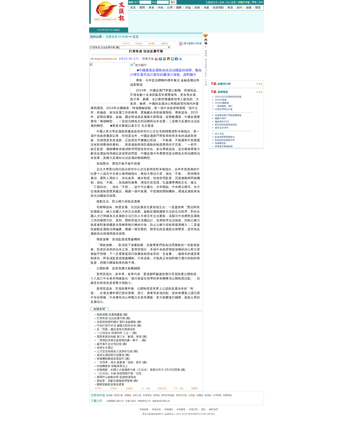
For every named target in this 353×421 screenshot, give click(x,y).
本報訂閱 (193, 409)
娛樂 (249, 7)
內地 (160, 7)
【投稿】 (138, 43)
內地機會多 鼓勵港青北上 (112, 366)
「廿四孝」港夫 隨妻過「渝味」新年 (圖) (122, 362)
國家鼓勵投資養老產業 (110, 384)
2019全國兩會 (221, 103)
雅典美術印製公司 (161, 401)
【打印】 (126, 43)
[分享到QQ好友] (168, 58)
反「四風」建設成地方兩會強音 (116, 329)
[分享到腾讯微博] (160, 58)
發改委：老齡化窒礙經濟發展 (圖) (117, 380)
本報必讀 (156, 409)
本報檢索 (144, 409)
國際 (179, 7)
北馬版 (191, 395)
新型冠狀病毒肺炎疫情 (225, 124)
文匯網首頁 (211, 2)
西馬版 (156, 395)
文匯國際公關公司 (115, 401)
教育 (230, 7)
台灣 (169, 7)
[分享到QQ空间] (164, 58)
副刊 (239, 7)
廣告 (203, 409)
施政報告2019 (221, 121)
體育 (258, 7)
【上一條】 (145, 388)
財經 (197, 7)
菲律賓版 (147, 395)
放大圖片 (141, 65)
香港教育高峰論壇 (223, 146)
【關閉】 (164, 43)
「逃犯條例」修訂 (223, 106)
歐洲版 (208, 395)
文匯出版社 (130, 401)
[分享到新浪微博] (156, 58)
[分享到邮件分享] (172, 58)
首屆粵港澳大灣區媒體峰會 (227, 115)
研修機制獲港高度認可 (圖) (113, 358)
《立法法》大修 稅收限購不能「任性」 (120, 373)
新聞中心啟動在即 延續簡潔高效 (116, 377)
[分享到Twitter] (180, 58)
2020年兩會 (220, 100)
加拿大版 (137, 395)
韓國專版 (227, 395)
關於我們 (213, 409)
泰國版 (127, 395)
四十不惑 (219, 134)
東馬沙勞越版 (167, 395)
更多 (260, 84)
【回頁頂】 (162, 388)
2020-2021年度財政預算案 (227, 96)
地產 (206, 7)
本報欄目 (168, 409)
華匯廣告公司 (144, 401)
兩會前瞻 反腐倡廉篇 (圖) (112, 314)
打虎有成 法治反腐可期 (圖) (113, 318)
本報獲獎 (180, 409)
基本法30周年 (221, 127)
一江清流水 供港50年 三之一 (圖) (117, 332)
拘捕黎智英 (220, 143)
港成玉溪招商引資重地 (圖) (113, 355)
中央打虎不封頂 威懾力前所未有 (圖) (119, 325)
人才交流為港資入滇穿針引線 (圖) (117, 351)
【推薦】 (151, 43)
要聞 (142, 7)
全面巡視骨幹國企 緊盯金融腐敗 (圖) (119, 321)
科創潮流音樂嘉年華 (224, 140)
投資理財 (218, 7)
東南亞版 (118, 395)
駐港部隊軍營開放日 (224, 137)
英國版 (200, 395)
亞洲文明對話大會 (223, 109)
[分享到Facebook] (176, 58)
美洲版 (109, 395)
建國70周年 (220, 118)
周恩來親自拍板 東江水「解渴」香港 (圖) (122, 336)
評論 (188, 7)
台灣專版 (217, 395)
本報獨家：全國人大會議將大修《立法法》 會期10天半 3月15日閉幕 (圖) (141, 369)
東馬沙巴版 (181, 395)
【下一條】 (178, 388)
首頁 (133, 7)
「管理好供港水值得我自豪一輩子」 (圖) (121, 340)
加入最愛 (231, 2)
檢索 (222, 2)
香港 (151, 7)
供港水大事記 (105, 347)
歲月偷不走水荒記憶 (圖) (112, 343)
